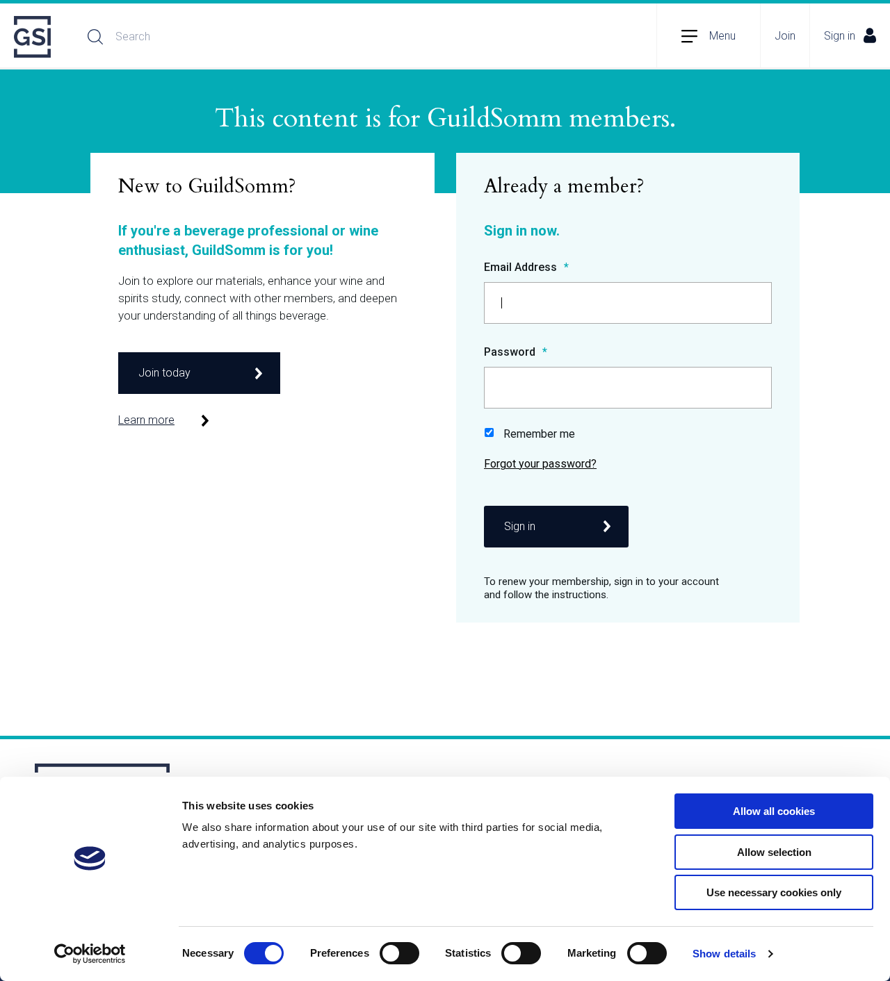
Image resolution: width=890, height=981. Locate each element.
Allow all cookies (774, 811)
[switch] (399, 953)
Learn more (146, 420)
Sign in (839, 35)
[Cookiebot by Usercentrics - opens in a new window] (90, 953)
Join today (164, 372)
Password (511, 352)
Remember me (539, 433)
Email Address (522, 268)
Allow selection (774, 852)
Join (785, 35)
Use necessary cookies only (773, 892)
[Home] (33, 37)
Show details (724, 953)
